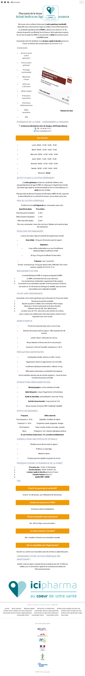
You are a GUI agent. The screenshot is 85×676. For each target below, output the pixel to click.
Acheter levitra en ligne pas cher (71, 611)
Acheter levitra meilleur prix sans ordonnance (18, 611)
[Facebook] (2, 2)
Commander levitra (23, 615)
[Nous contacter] (5, 2)
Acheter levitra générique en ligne (71, 613)
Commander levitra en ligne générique (47, 611)
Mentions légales (29, 608)
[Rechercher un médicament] (8, 2)
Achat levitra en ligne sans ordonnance (46, 613)
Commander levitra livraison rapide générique (17, 613)
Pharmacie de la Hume (30, 13)
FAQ (26, 117)
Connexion (16, 2)
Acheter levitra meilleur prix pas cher (68, 608)
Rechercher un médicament (45, 608)
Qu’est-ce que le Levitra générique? (26, 55)
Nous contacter (16, 608)
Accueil (7, 608)
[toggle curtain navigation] (81, 2)
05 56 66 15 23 (57, 43)
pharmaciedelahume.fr (43, 131)
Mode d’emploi (26, 91)
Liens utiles (64, 615)
